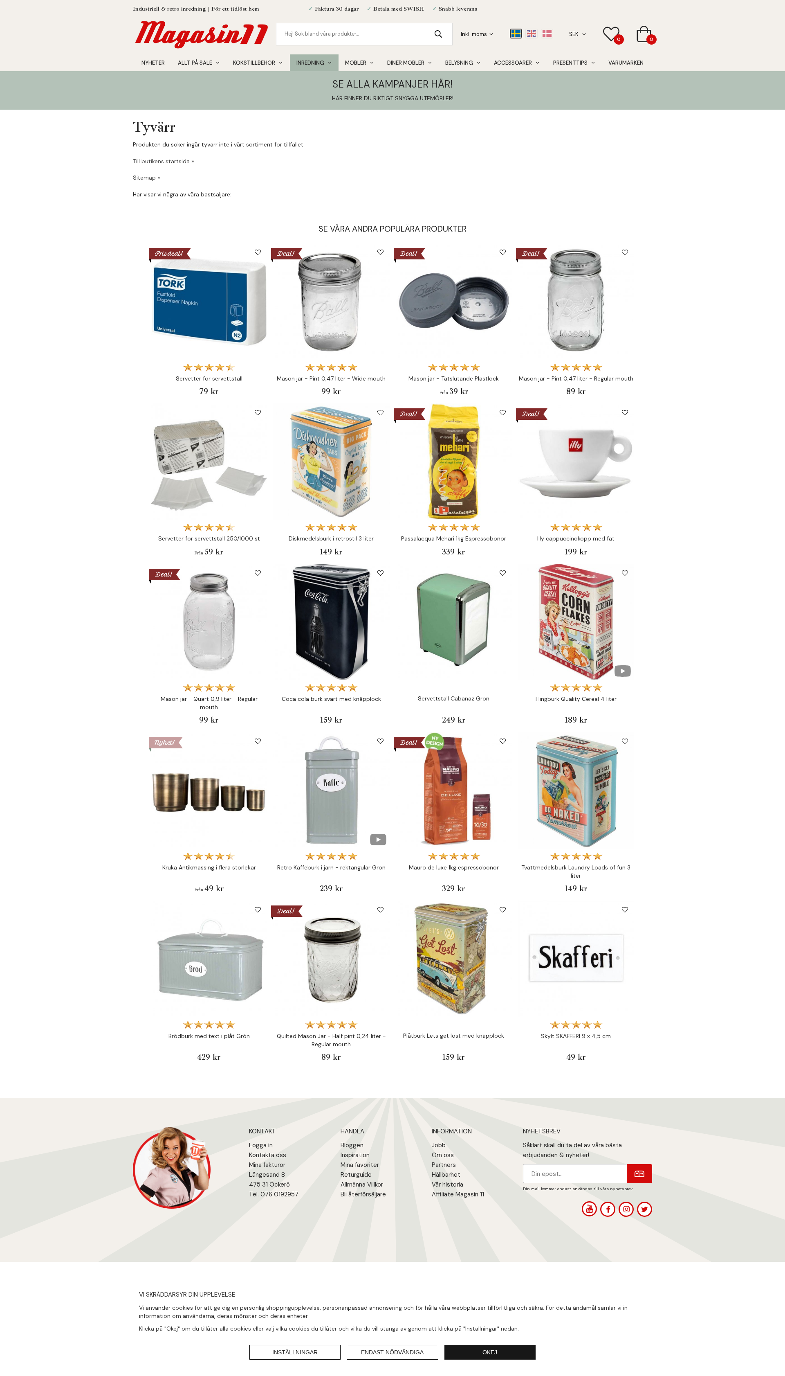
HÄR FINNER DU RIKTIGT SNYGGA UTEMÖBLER (392, 98)
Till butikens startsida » (163, 161)
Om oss (443, 1155)
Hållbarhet (446, 1175)
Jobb (439, 1145)
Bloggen (352, 1145)
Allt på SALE (195, 62)
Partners (444, 1165)
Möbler (355, 62)
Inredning (310, 62)
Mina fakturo (266, 1165)
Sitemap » (146, 177)
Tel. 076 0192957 (273, 1194)
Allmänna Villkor (362, 1184)
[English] (531, 33)
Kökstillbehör (254, 62)
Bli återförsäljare (363, 1194)
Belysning (459, 62)
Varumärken (626, 62)
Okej (489, 1352)
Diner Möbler (405, 62)
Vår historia (447, 1184)
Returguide (356, 1175)
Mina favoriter (360, 1165)
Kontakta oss (267, 1155)
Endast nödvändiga (392, 1352)
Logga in (261, 1145)
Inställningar (295, 1352)
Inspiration (355, 1155)
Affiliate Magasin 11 (458, 1194)
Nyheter (153, 62)
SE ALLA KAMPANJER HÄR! (392, 84)
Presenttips (570, 62)
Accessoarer (513, 62)
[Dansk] (547, 33)
